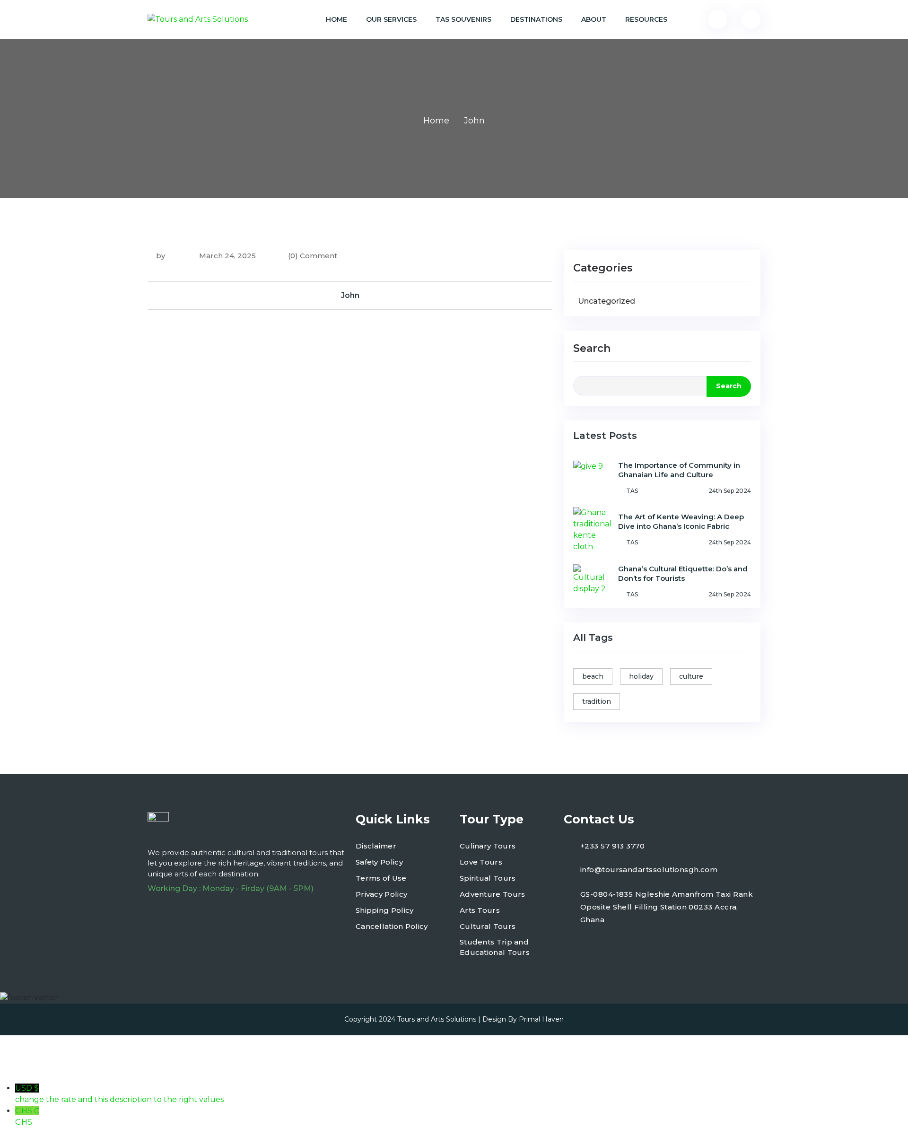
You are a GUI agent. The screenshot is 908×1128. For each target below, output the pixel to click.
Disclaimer (376, 845)
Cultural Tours (487, 926)
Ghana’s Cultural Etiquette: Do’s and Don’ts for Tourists (683, 573)
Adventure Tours (492, 894)
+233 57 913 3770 (612, 845)
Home (336, 19)
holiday (641, 676)
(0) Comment (312, 255)
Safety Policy (379, 861)
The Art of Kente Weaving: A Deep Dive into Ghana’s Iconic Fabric (681, 521)
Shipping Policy (385, 910)
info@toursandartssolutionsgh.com (648, 869)
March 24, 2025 (226, 255)
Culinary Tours (487, 845)
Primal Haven (541, 1019)
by (160, 255)
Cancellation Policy (392, 926)
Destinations (536, 19)
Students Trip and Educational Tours (495, 947)
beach (592, 676)
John (350, 295)
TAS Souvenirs (463, 19)
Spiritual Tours (488, 878)
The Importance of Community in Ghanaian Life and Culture (679, 470)
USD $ (119, 1094)
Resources (646, 19)
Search (592, 348)
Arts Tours (480, 910)
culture (691, 676)
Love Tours (481, 861)
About (593, 19)
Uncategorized (606, 301)
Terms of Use (381, 878)
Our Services (391, 19)
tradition (596, 701)
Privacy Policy (381, 894)
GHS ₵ (27, 1116)
